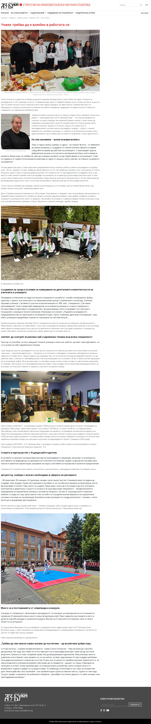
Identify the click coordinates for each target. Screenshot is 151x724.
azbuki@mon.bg (26, 711)
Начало (5, 13)
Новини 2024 (22, 18)
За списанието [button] (19, 13)
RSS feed (144, 13)
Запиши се (135, 704)
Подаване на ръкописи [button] (60, 13)
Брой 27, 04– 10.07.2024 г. (40, 18)
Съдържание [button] (37, 13)
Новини (12, 18)
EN (147, 5)
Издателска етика (85, 13)
